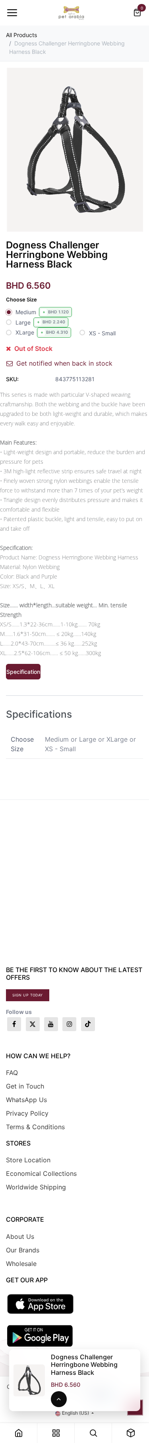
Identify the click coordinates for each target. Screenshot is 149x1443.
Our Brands (22, 1250)
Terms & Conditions (35, 1127)
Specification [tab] (23, 671)
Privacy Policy (27, 1113)
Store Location (28, 1160)
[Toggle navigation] (12, 13)
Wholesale (21, 1264)
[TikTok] (88, 1024)
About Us (20, 1236)
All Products (21, 34)
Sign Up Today (27, 995)
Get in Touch (25, 1086)
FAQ (12, 1073)
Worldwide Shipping (36, 1187)
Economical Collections (41, 1173)
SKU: (12, 379)
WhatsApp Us (26, 1100)
